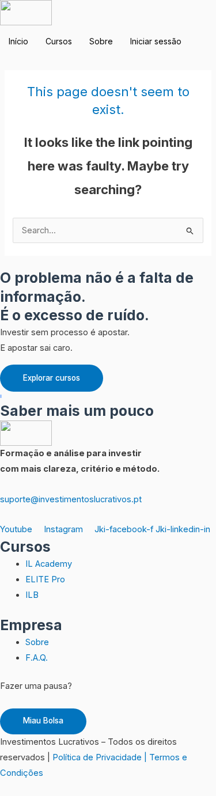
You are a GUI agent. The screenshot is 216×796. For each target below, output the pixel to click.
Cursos (59, 41)
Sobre (101, 41)
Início (18, 41)
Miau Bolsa (43, 720)
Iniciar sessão (155, 41)
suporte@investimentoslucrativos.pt (71, 499)
